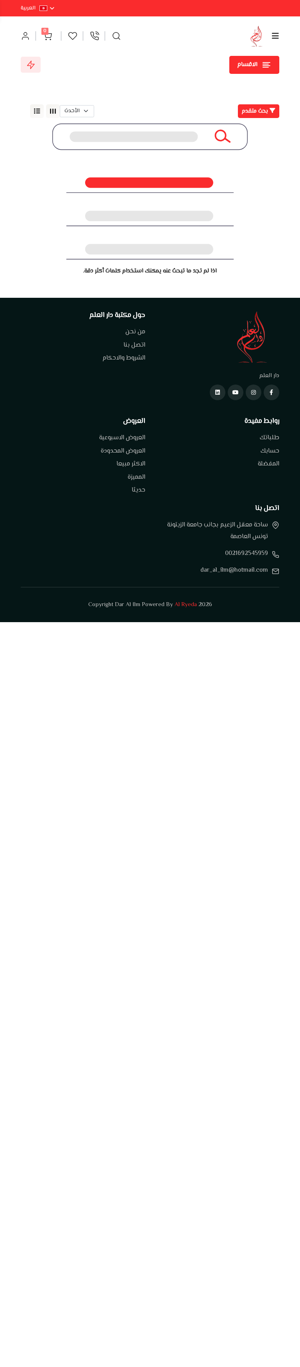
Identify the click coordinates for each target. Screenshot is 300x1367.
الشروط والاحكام (123, 358)
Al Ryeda (186, 604)
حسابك (270, 451)
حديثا (138, 490)
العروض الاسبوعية (122, 438)
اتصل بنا (134, 345)
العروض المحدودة (123, 451)
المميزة (136, 477)
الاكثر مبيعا (130, 464)
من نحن (135, 332)
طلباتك (269, 438)
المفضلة (268, 464)
